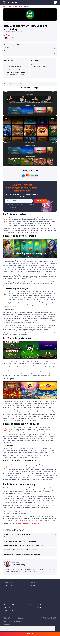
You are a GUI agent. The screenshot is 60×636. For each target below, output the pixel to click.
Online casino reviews (17, 6)
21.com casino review (35, 523)
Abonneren (40, 200)
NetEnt (19, 83)
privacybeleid (16, 629)
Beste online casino (7, 6)
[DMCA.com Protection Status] (7, 624)
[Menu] (55, 2)
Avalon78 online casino (21, 523)
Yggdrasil (23, 83)
